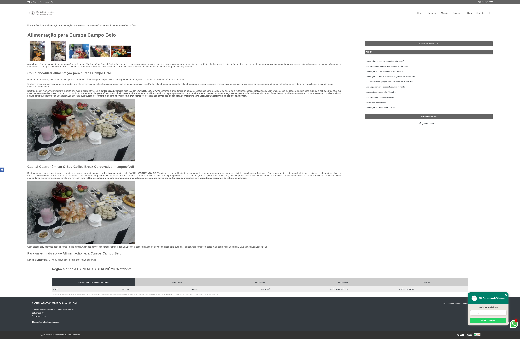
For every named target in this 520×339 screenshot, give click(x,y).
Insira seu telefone (488, 307)
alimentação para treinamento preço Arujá (381, 107)
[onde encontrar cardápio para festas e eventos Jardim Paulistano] (79, 51)
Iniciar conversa (488, 320)
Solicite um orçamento (428, 44)
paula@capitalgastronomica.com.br (47, 322)
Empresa (432, 13)
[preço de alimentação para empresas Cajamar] (100, 51)
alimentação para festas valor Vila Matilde (381, 92)
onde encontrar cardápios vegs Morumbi (380, 97)
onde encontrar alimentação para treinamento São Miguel (387, 66)
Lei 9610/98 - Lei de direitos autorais (206, 294)
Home (420, 13)
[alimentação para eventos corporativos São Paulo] (37, 51)
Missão (444, 13)
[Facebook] (2, 170)
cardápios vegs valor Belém (376, 102)
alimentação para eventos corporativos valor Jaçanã (385, 61)
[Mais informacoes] (490, 13)
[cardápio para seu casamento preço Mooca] (58, 51)
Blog (469, 13)
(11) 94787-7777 (486, 2)
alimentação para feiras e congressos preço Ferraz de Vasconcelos (390, 77)
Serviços (457, 13)
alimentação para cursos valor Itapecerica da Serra (384, 71)
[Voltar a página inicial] (40, 13)
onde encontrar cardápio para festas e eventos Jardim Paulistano (390, 82)
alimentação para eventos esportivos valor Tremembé (385, 87)
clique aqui (63, 260)
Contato (480, 13)
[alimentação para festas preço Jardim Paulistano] (121, 51)
